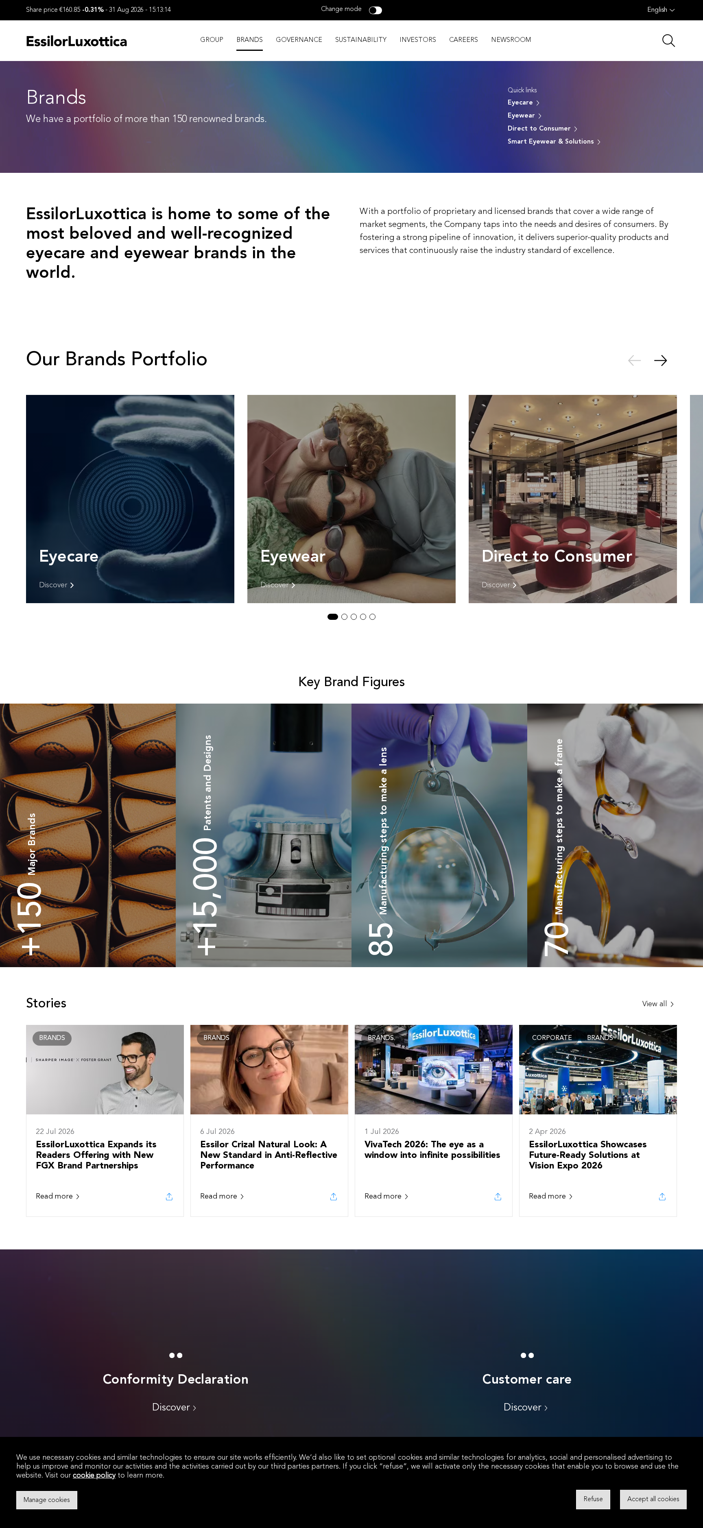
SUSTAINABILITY (360, 40)
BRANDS (249, 40)
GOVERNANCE (299, 40)
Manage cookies (47, 1500)
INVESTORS (418, 40)
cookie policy (94, 1475)
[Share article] (169, 1196)
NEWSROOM (511, 40)
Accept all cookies (653, 1499)
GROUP (211, 40)
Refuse (593, 1499)
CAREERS (463, 40)
